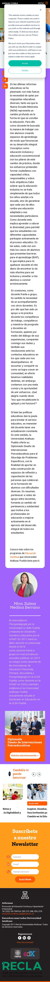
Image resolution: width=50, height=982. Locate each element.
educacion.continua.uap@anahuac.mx (18, 914)
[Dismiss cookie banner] (41, 10)
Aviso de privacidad (25, 942)
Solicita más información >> (25, 755)
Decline (25, 70)
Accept (25, 63)
